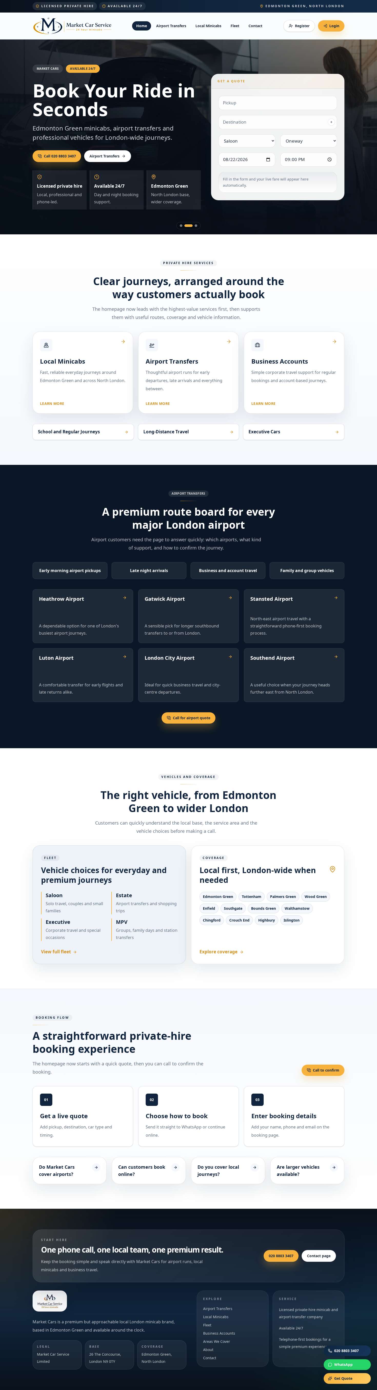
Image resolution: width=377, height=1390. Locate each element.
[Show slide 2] (188, 225)
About (208, 1349)
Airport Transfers (171, 25)
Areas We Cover (216, 1341)
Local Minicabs (208, 25)
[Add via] (331, 122)
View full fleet (56, 952)
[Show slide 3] (196, 225)
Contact (255, 25)
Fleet (235, 25)
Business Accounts (219, 1333)
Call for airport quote (191, 717)
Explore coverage (218, 952)
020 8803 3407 (281, 1255)
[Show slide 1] (181, 225)
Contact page (319, 1255)
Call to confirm (326, 1070)
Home (141, 25)
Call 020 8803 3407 (60, 156)
